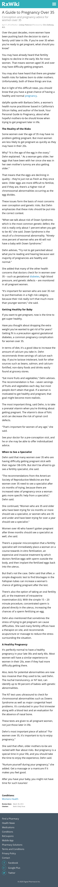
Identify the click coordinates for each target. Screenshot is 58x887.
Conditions (7, 831)
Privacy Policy (9, 853)
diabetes (35, 276)
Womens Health (10, 798)
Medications (8, 827)
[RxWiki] (10, 4)
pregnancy (31, 95)
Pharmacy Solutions (12, 844)
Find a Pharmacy (10, 818)
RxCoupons (8, 836)
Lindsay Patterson (25, 25)
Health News (8, 823)
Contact (6, 857)
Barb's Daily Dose (19, 806)
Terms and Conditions (13, 849)
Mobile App (7, 840)
